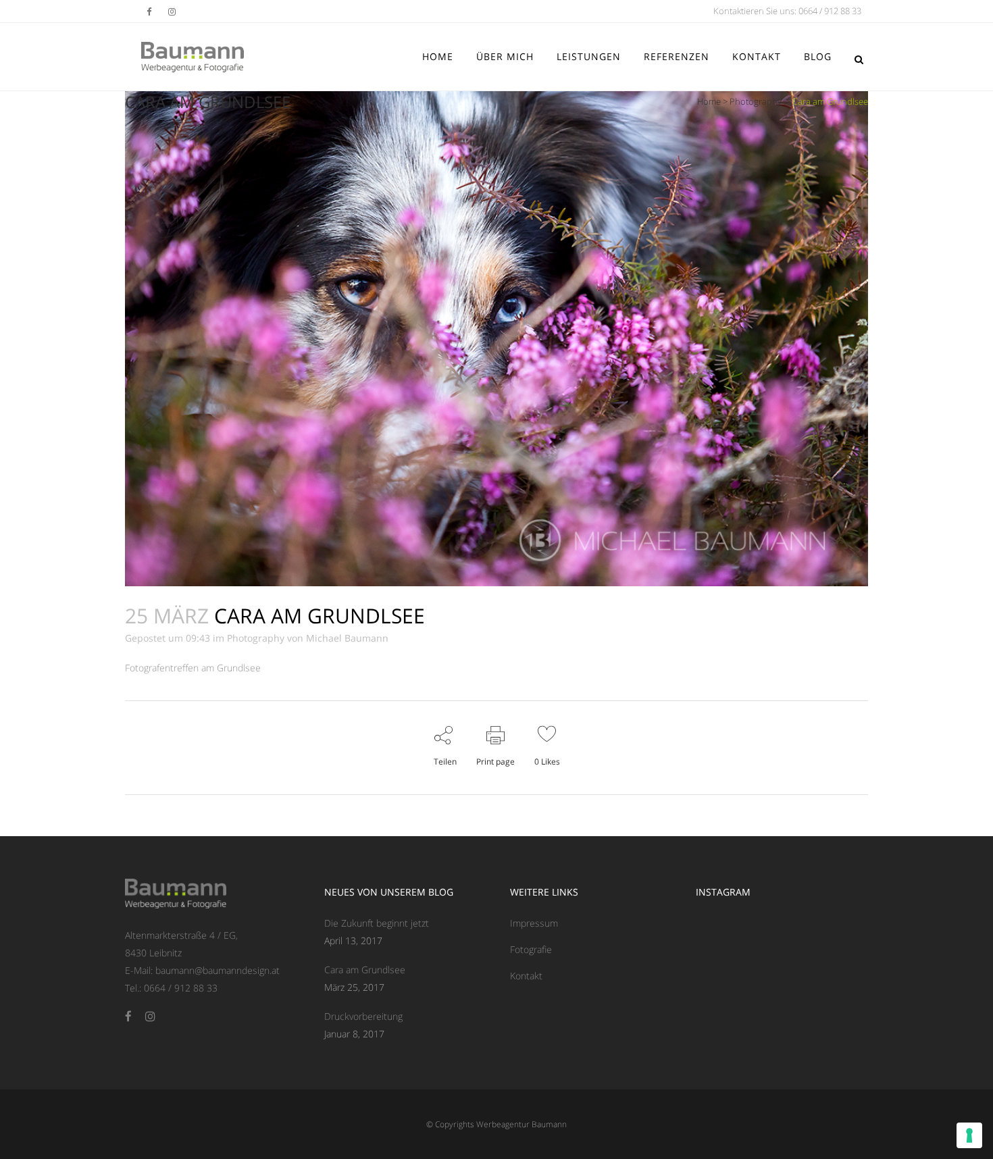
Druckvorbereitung (363, 1016)
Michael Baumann (347, 638)
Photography (756, 101)
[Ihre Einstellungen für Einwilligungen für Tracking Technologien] (969, 1135)
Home (709, 101)
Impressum (534, 923)
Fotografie (531, 949)
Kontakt (526, 975)
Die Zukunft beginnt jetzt (376, 923)
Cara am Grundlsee (364, 969)
